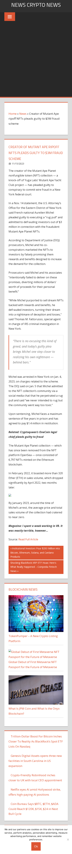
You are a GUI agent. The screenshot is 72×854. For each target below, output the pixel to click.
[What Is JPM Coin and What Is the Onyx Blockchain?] (36, 703)
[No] (67, 839)
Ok (36, 846)
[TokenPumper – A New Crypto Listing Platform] (36, 631)
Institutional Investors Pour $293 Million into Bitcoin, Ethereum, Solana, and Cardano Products (35, 552)
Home (13, 114)
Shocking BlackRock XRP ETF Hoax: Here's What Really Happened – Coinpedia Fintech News (33, 567)
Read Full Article (28, 539)
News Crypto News (36, 5)
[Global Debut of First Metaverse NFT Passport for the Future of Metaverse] (36, 657)
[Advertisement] (36, 59)
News (22, 114)
